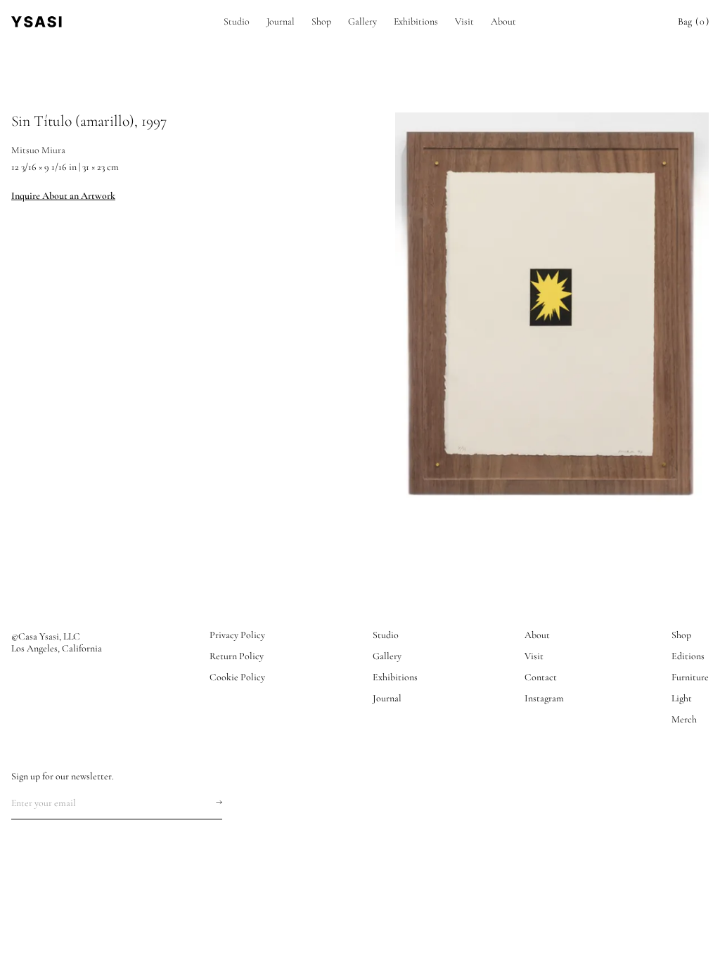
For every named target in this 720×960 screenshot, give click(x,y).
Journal (280, 21)
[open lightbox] (552, 307)
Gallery (362, 21)
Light (681, 698)
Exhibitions (416, 21)
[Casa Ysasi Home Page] (36, 22)
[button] (693, 22)
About (503, 21)
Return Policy (237, 656)
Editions (688, 656)
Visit (464, 21)
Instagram (544, 698)
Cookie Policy (237, 677)
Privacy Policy (237, 635)
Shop (321, 21)
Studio (237, 21)
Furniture (690, 677)
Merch (684, 720)
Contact (541, 677)
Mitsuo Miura (38, 150)
